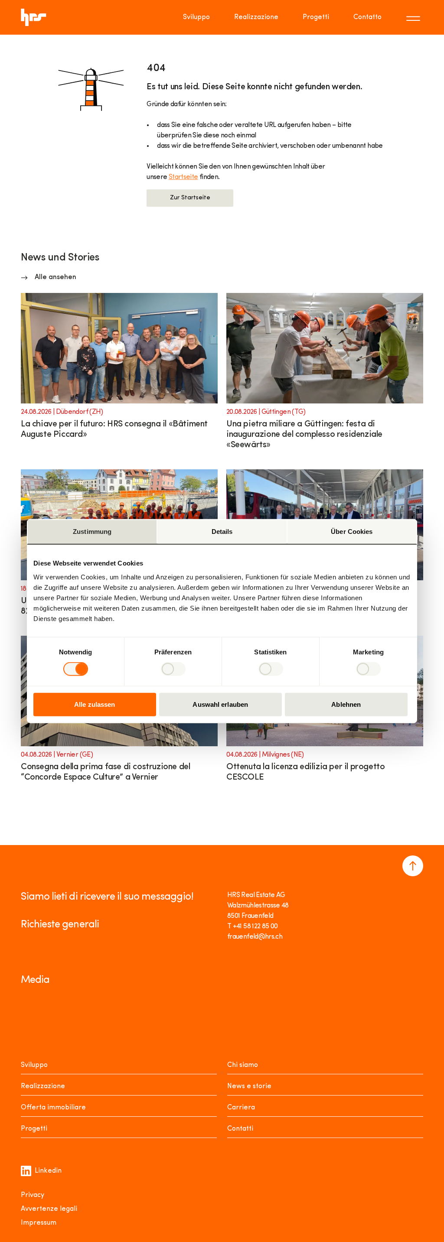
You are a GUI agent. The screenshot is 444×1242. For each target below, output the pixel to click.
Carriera (241, 1107)
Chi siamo (242, 1065)
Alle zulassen (94, 704)
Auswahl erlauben (220, 704)
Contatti (240, 1128)
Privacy (32, 1195)
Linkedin (48, 1170)
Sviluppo (196, 17)
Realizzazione (256, 17)
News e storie (249, 1086)
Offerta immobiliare (53, 1107)
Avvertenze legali (49, 1209)
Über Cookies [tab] (351, 531)
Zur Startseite (190, 198)
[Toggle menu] (414, 17)
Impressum (38, 1222)
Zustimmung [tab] (92, 531)
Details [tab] (222, 531)
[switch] (173, 669)
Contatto (367, 17)
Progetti (316, 17)
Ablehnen (346, 704)
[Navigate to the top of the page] (412, 865)
